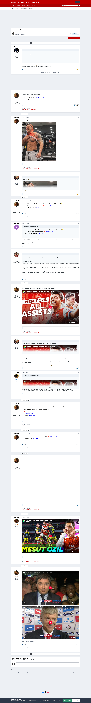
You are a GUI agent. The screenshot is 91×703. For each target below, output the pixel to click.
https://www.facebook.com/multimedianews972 (31, 109)
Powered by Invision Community (45, 697)
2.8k (17, 56)
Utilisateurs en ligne (23, 8)
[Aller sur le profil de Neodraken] (16, 95)
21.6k (17, 101)
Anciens (23, 34)
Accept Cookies (68, 700)
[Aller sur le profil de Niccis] (16, 177)
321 (21, 42)
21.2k (17, 260)
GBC (17, 32)
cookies (40, 700)
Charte (28, 5)
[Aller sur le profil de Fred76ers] (16, 376)
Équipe (17, 8)
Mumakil (16, 46)
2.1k (17, 183)
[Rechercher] (79, 5)
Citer (25, 69)
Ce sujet (75, 5)
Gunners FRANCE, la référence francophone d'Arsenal (25, 2)
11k (17, 381)
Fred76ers (16, 372)
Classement (31, 8)
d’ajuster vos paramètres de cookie (22, 701)
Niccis (16, 174)
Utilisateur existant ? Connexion (67, 2)
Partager (69, 33)
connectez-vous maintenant (47, 659)
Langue (42, 694)
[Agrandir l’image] (39, 141)
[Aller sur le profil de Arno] (16, 254)
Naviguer (13, 5)
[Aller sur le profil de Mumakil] (16, 50)
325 (30, 42)
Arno (16, 250)
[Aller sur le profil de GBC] (13, 33)
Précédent (16, 42)
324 (28, 42)
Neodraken (34, 49)
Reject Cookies (76, 700)
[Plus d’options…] (78, 47)
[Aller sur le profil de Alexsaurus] (16, 227)
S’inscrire (77, 2)
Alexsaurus (16, 223)
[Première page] (12, 43)
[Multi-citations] (22, 69)
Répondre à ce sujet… (22, 664)
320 (19, 42)
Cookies (48, 694)
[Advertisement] (30, 20)
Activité (18, 5)
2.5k (17, 232)
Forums (12, 8)
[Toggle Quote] (23, 49)
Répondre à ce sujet (74, 38)
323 (26, 42)
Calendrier (33, 5)
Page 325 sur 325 (36, 42)
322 (23, 42)
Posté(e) (26, 46)
